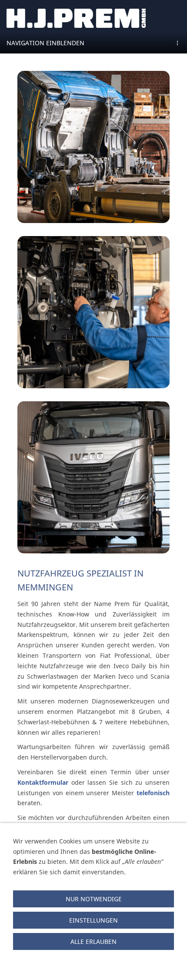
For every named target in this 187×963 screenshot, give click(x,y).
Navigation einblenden (45, 43)
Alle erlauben (93, 941)
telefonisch (153, 793)
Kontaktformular (42, 782)
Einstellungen (93, 920)
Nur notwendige (94, 899)
